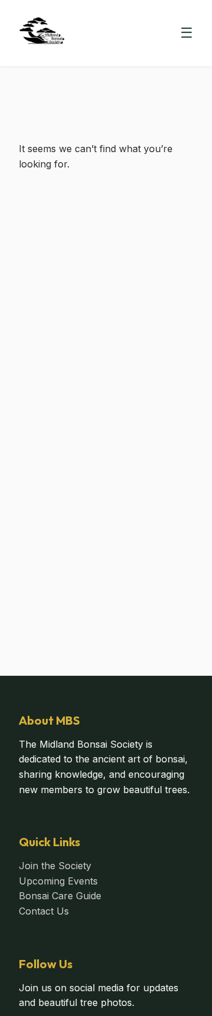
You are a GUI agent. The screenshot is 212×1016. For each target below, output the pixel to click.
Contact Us (44, 911)
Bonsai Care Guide (60, 896)
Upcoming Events (58, 881)
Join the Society (55, 866)
